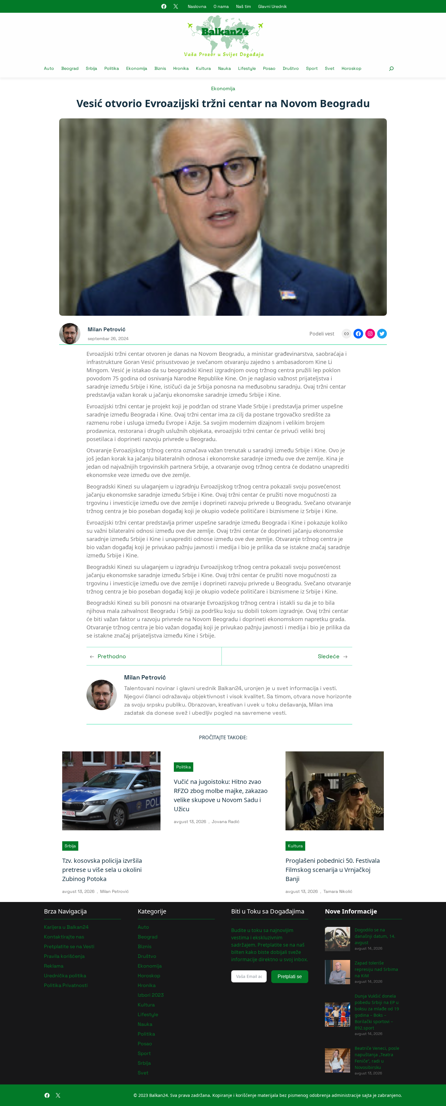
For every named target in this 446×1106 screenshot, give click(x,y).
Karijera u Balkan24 (66, 927)
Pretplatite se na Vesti (69, 946)
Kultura (295, 846)
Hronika (147, 985)
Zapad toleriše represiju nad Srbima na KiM (376, 969)
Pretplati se (290, 976)
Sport (144, 1053)
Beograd (147, 937)
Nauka (145, 1024)
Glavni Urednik (272, 6)
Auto (143, 927)
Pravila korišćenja (64, 956)
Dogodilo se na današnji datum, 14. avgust (375, 936)
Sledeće (329, 656)
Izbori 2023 (151, 995)
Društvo (147, 956)
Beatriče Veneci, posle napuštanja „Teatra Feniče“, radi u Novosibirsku (377, 1057)
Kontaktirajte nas (64, 937)
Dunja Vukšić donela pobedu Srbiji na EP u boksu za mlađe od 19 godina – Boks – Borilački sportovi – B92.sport (377, 1012)
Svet (143, 1073)
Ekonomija (223, 88)
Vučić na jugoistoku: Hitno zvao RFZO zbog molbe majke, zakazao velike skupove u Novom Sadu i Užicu (221, 795)
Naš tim (243, 6)
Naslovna (197, 6)
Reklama (53, 966)
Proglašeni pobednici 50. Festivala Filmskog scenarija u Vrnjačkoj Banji (333, 869)
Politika (183, 767)
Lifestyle (148, 1014)
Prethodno (112, 656)
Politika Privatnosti (66, 985)
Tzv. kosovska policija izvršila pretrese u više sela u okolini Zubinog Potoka (102, 869)
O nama (221, 6)
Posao (145, 1043)
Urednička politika (65, 975)
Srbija (70, 846)
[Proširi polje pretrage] (391, 68)
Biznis (144, 946)
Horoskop (149, 975)
